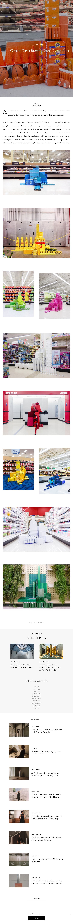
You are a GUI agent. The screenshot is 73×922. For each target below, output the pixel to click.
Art (36, 45)
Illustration (36, 694)
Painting (36, 701)
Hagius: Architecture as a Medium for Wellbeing (47, 860)
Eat (36, 748)
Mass (15, 122)
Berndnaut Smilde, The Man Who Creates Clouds (21, 666)
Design (33, 813)
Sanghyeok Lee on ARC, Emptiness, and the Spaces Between (46, 839)
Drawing (36, 689)
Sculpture (36, 706)
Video (36, 708)
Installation (40, 45)
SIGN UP (37, 918)
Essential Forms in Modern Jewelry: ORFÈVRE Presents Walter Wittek (46, 882)
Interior (38, 813)
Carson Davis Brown (20, 110)
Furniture (38, 834)
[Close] (70, 914)
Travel (33, 748)
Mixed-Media (36, 699)
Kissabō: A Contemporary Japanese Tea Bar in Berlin (46, 752)
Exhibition (36, 691)
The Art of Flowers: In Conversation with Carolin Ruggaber (46, 731)
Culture (37, 856)
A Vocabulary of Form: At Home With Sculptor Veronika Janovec (45, 774)
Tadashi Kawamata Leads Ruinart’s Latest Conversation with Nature (46, 795)
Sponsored (37, 791)
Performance (37, 703)
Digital (36, 687)
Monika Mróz (36, 106)
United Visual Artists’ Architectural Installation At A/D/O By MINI (49, 667)
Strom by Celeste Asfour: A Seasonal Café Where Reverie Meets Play (46, 817)
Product (38, 877)
